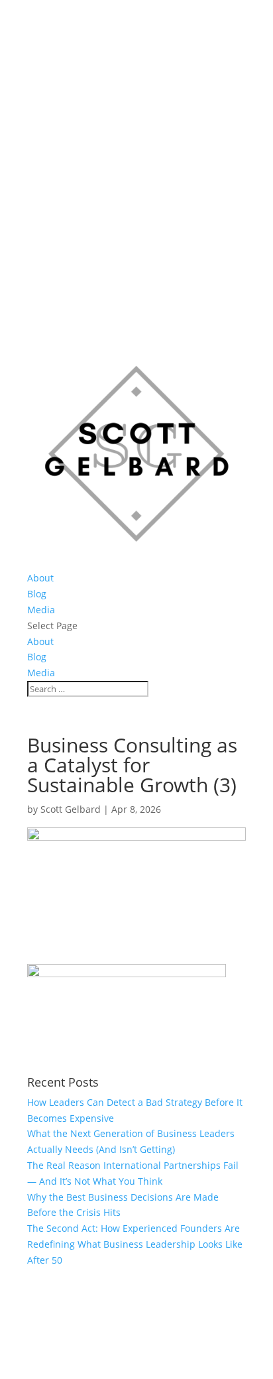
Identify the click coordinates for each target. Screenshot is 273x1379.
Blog (36, 593)
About (40, 577)
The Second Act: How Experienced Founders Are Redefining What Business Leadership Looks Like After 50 (135, 1244)
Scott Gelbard (70, 809)
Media (41, 609)
